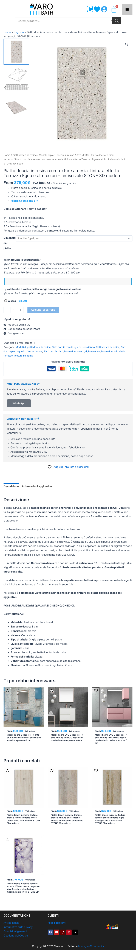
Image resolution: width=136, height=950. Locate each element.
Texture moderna (23, 355)
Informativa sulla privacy (18, 927)
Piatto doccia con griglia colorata (82, 351)
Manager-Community (91, 946)
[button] (126, 44)
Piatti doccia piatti (53, 351)
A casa (18, 300)
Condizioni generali (15, 931)
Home (7, 32)
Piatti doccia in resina (25, 155)
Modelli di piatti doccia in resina (56, 155)
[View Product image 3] (16, 107)
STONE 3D (82, 155)
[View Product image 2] (16, 79)
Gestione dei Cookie (16, 935)
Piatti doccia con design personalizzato (73, 347)
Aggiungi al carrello (43, 309)
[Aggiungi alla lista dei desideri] (8, 690)
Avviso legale (11, 922)
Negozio (19, 32)
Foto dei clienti (57, 922)
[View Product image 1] (16, 51)
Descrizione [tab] (11, 486)
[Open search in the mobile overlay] (68, 20)
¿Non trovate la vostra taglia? (22, 259)
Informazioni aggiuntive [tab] (37, 486)
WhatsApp (19, 403)
